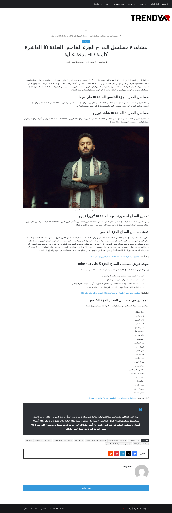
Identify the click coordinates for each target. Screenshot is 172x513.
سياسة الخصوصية (45, 508)
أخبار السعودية (119, 4)
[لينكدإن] (122, 453)
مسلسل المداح (79, 440)
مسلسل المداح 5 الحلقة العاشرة (63, 440)
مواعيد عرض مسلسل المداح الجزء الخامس (118, 444)
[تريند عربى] (150, 17)
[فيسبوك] (134, 453)
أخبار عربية (132, 4)
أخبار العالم (155, 4)
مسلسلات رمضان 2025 (140, 444)
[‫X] (128, 453)
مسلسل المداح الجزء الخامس (42, 440)
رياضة (108, 4)
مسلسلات (29, 440)
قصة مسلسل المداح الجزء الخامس (96, 440)
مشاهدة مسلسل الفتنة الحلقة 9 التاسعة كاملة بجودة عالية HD (115, 256)
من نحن (26, 508)
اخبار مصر (143, 4)
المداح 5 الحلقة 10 (133, 440)
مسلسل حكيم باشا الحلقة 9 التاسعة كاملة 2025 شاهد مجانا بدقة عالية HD (110, 293)
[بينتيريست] (116, 453)
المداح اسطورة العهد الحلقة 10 (117, 440)
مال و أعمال (98, 4)
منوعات (109, 36)
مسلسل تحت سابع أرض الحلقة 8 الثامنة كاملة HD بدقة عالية (112, 398)
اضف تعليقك (86, 488)
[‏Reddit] (110, 453)
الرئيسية (165, 4)
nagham (102, 62)
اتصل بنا (34, 508)
